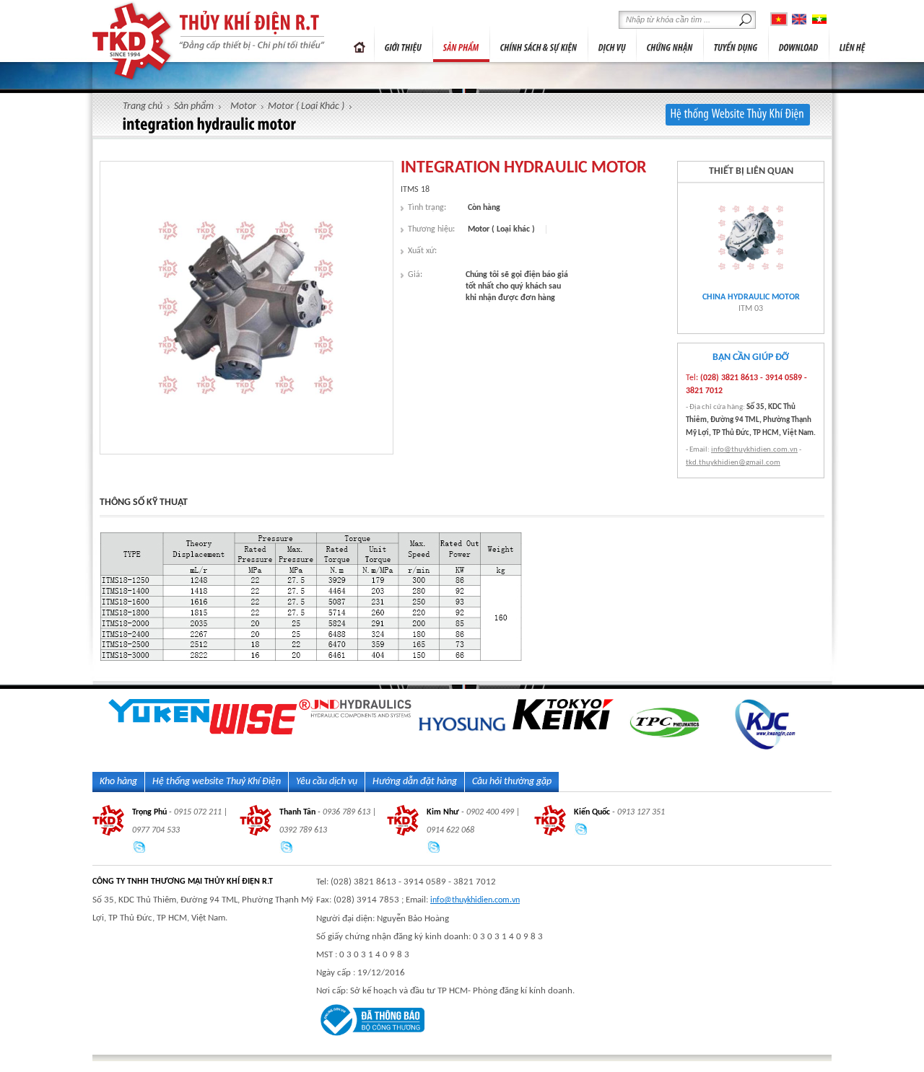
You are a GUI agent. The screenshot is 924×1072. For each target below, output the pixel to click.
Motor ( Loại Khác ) (306, 106)
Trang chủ (359, 44)
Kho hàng (118, 781)
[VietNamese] (779, 19)
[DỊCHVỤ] (612, 44)
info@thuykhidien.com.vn (754, 450)
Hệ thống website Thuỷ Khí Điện (216, 781)
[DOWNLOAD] (799, 44)
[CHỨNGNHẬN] (670, 44)
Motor (243, 106)
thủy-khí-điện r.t (133, 41)
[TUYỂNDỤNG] (736, 44)
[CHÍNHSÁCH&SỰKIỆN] (539, 44)
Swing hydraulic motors (751, 297)
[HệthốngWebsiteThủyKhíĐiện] (738, 115)
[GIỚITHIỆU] (403, 44)
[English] (799, 19)
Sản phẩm (194, 106)
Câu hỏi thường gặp (512, 781)
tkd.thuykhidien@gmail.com (733, 463)
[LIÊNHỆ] (852, 44)
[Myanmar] (819, 19)
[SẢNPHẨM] (461, 44)
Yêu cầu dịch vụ (326, 781)
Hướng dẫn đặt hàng (414, 781)
